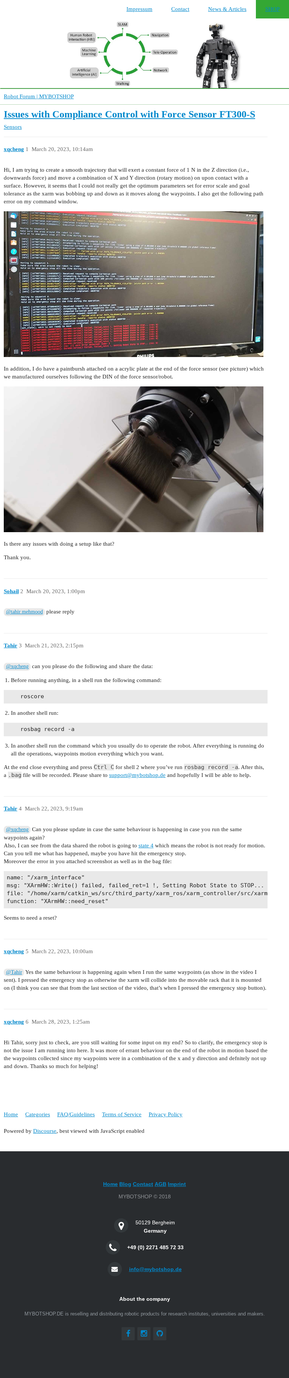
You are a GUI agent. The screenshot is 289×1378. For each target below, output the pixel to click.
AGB (160, 1184)
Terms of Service (121, 1114)
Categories (37, 1114)
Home (11, 1114)
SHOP (272, 9)
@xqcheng (17, 666)
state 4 (146, 845)
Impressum (139, 9)
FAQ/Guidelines (76, 1114)
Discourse (44, 1131)
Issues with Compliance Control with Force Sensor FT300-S (129, 114)
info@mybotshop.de (155, 1269)
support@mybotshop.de (137, 775)
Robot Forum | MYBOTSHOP (39, 96)
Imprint (177, 1184)
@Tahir (14, 972)
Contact (180, 9)
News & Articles (227, 9)
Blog (125, 1184)
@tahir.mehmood (24, 612)
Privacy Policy (166, 1114)
